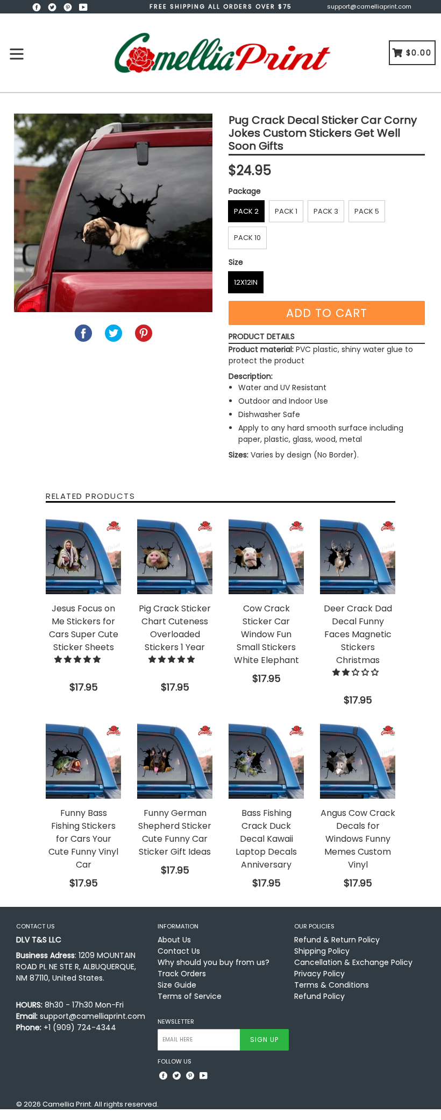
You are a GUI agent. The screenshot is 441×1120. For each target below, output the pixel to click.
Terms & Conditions (331, 985)
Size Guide (177, 985)
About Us (174, 939)
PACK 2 (246, 211)
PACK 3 (326, 211)
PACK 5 (366, 211)
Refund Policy (319, 996)
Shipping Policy (322, 951)
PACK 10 (247, 238)
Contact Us (179, 951)
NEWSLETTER (176, 1021)
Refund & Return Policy (337, 939)
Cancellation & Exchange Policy (353, 962)
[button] (78, 659)
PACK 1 (286, 211)
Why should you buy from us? (213, 962)
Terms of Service (190, 996)
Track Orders (182, 973)
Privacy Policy (319, 973)
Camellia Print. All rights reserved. (100, 1104)
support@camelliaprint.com (369, 6)
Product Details (262, 336)
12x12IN (246, 282)
